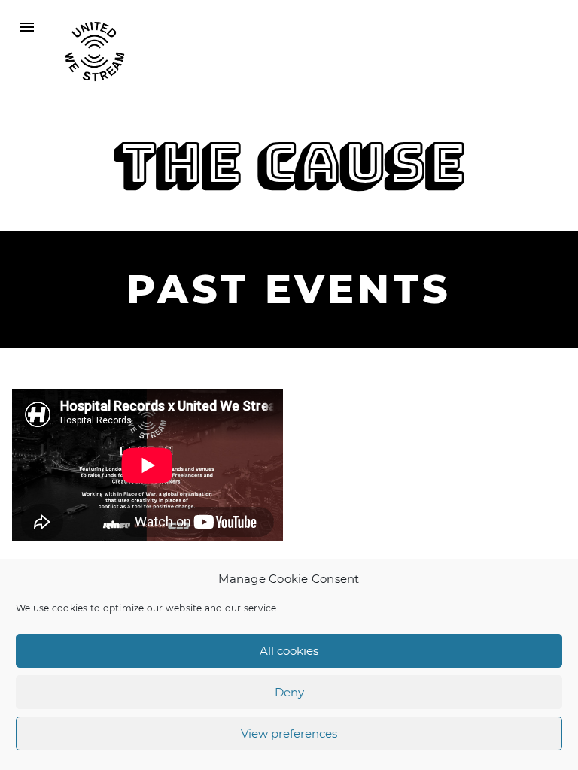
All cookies (289, 651)
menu (27, 27)
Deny (289, 692)
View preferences (289, 733)
